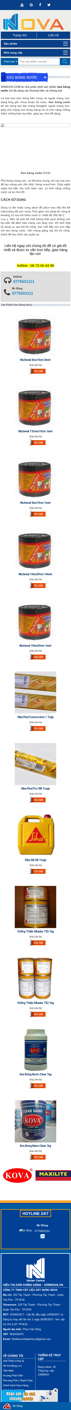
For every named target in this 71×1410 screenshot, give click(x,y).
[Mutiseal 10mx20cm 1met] (35, 657)
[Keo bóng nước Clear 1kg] (35, 1085)
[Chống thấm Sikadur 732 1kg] (35, 943)
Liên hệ (53, 35)
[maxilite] (53, 1175)
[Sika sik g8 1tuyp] (35, 871)
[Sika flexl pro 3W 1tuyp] (35, 800)
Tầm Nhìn (8, 1370)
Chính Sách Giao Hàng (15, 1385)
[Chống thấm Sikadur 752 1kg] (35, 1014)
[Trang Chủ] (35, 22)
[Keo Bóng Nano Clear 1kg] (35, 1157)
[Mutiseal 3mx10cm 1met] (35, 514)
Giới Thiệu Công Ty (13, 1360)
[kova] (18, 1175)
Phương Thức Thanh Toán (18, 1380)
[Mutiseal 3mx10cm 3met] (35, 371)
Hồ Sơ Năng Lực (12, 1365)
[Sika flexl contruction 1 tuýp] (35, 728)
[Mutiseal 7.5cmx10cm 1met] (35, 442)
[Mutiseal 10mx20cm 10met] (35, 585)
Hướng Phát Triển (13, 1375)
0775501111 (23, 282)
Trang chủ (20, 35)
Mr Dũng (17, 1406)
